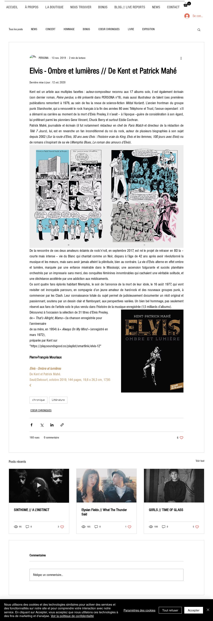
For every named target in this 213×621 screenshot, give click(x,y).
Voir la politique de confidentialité (72, 616)
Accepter (193, 610)
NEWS (34, 29)
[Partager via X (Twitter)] (42, 425)
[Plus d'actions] (180, 58)
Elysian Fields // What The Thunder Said (104, 512)
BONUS (86, 29)
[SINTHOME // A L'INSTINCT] (39, 485)
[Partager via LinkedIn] (52, 425)
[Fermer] (208, 610)
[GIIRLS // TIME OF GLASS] (174, 485)
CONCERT (50, 29)
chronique (38, 400)
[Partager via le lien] (62, 425)
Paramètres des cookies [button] (139, 610)
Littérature (58, 400)
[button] (187, 4)
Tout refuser (170, 610)
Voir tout (200, 461)
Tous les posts (16, 29)
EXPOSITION (148, 29)
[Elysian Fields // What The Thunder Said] (107, 485)
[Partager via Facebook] (31, 425)
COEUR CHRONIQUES (109, 29)
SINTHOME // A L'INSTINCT (31, 510)
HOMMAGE (69, 29)
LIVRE (131, 29)
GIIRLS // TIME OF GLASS (166, 510)
